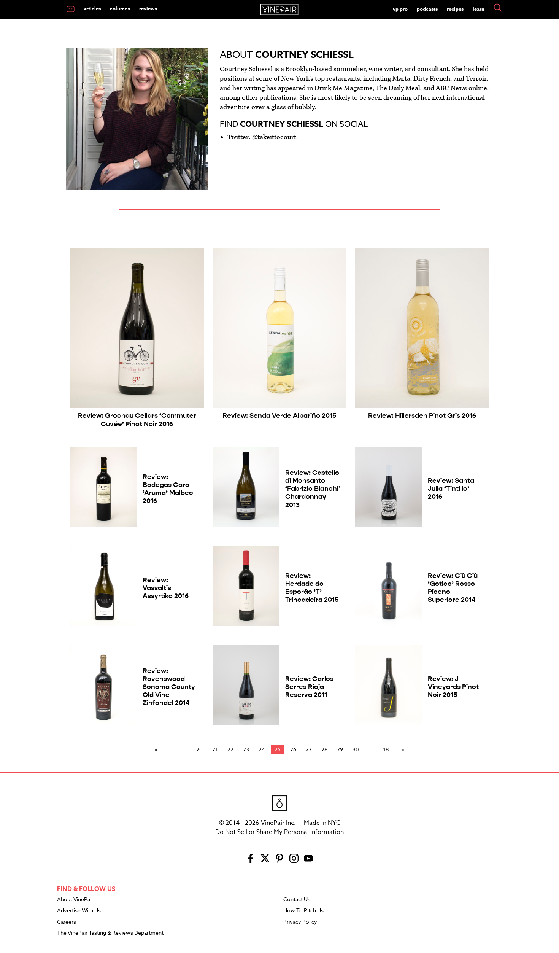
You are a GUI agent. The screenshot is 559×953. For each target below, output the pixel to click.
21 (215, 749)
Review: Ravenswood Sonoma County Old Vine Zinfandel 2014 (169, 687)
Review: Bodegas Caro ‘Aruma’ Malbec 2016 (168, 489)
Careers (66, 922)
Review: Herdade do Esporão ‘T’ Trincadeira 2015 (311, 588)
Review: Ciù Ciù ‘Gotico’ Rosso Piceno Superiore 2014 (453, 588)
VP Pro (400, 8)
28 (324, 749)
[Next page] (401, 749)
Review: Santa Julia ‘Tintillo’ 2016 (451, 489)
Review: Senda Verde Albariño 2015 (279, 416)
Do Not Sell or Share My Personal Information (279, 832)
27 (309, 749)
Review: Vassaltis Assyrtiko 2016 (166, 588)
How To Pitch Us (303, 911)
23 (246, 749)
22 (230, 749)
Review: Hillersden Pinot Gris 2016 (422, 416)
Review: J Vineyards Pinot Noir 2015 (453, 687)
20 (199, 749)
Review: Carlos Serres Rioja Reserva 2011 (309, 687)
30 (356, 749)
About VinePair (75, 900)
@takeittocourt (274, 137)
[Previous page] (158, 749)
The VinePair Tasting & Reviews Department (110, 933)
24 (262, 749)
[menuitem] (70, 10)
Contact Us (296, 900)
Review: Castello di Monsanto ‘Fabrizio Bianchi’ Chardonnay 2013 (312, 489)
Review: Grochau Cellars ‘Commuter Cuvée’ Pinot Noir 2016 (137, 420)
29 (340, 749)
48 (385, 749)
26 (293, 749)
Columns (120, 8)
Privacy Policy (300, 922)
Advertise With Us (79, 911)
